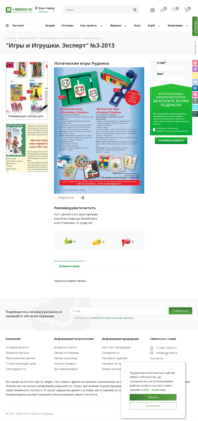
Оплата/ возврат (65, 363)
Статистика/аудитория (21, 363)
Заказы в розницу (65, 358)
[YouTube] (195, 63)
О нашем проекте (17, 347)
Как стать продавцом (116, 347)
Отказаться (153, 405)
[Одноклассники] (195, 75)
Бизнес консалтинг (114, 369)
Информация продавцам (120, 339)
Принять (153, 397)
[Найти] (135, 10)
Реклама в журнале (114, 358)
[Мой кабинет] (152, 10)
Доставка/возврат (66, 369)
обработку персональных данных (112, 318)
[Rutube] (195, 69)
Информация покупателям (74, 339)
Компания (13, 339)
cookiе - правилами (153, 390)
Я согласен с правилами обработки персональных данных (172, 129)
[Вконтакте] (195, 82)
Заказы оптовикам (66, 353)
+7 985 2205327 (166, 348)
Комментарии (69, 266)
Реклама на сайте (113, 363)
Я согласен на (104, 318)
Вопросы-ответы (65, 347)
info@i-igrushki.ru (167, 353)
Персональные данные (21, 358)
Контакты (156, 358)
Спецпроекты (110, 353)
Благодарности (16, 369)
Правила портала (17, 353)
